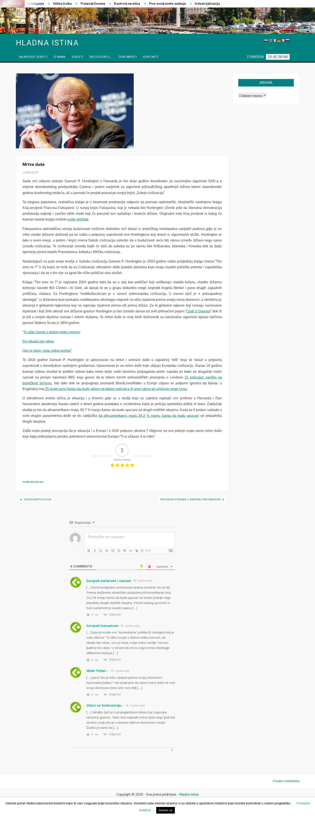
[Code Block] (131, 550)
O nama (59, 56)
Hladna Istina (189, 794)
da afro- (105, 415)
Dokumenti (128, 56)
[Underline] (101, 550)
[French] (274, 40)
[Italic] (95, 550)
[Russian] (287, 40)
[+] (148, 550)
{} (142, 550)
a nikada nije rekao (39, 341)
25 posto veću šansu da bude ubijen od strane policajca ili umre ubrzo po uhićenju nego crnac (116, 389)
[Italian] (283, 40)
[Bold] (89, 550)
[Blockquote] (125, 550)
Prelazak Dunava (81, 3)
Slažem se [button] (165, 810)
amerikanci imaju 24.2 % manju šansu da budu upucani (155, 415)
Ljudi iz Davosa (198, 311)
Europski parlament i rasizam (109, 581)
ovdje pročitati (77, 219)
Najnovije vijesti (33, 56)
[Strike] (107, 550)
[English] (270, 40)
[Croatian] (266, 40)
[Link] (137, 550)
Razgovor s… (100, 56)
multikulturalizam (33, 481)
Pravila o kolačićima (286, 781)
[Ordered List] (113, 550)
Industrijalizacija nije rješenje (205, 3)
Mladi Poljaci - (97, 670)
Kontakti (150, 56)
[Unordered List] (119, 550)
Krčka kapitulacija (37, 499)
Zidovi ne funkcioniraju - (105, 705)
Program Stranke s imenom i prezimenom (190, 499)
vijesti (77, 56)
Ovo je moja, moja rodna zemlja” (47, 350)
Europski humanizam (102, 626)
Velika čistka (51, 3)
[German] (279, 40)
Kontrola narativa (115, 3)
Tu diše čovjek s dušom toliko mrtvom (52, 332)
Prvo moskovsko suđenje (156, 3)
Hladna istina (47, 43)
